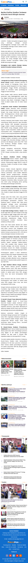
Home (4, 5)
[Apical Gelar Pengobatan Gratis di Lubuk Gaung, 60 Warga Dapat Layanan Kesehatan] (3, 513)
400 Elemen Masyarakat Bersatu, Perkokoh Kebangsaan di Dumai (13, 477)
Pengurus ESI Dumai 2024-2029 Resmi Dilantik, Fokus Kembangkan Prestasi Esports (17, 390)
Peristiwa (11, 5)
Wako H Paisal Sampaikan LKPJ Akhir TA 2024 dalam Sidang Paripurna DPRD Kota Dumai (20, 371)
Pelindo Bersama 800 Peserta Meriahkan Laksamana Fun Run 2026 (14, 456)
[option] (7, 368)
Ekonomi (23, 5)
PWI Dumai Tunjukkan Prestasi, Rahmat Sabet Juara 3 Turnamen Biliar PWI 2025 (14, 73)
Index (24, 358)
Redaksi (6, 17)
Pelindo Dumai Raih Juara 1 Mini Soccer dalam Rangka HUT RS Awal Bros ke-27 (17, 399)
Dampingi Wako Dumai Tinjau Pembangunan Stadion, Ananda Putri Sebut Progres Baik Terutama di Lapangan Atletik (17, 417)
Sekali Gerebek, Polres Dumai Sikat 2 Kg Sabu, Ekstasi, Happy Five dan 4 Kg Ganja (14, 461)
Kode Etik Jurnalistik (11, 547)
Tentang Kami (7, 545)
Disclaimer (20, 547)
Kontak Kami (16, 549)
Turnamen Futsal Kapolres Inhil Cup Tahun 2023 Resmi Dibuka (16, 424)
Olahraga (6, 9)
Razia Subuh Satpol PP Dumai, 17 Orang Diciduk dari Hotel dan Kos (14, 472)
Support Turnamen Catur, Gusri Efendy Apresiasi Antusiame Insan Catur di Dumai (17, 407)
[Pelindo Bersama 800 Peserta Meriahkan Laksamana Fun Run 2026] (14, 445)
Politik (17, 5)
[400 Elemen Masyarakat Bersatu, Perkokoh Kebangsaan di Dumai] (3, 525)
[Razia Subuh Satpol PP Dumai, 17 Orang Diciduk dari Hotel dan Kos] (3, 520)
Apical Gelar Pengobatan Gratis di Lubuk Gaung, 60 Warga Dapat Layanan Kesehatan (14, 467)
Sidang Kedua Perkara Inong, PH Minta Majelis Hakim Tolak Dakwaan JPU (7, 371)
